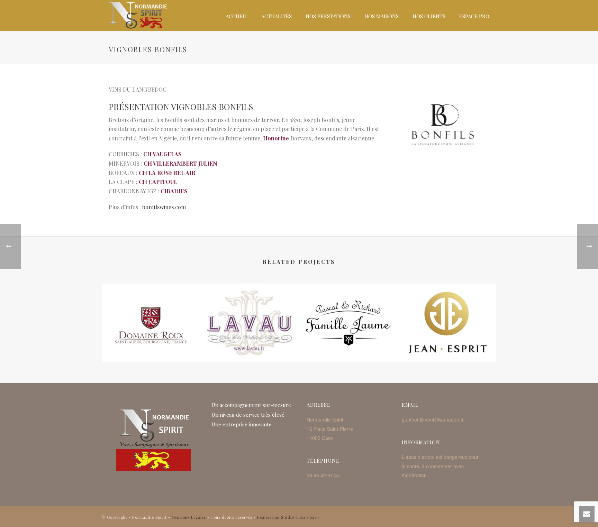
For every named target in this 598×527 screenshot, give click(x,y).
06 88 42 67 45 (323, 475)
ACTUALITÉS (276, 16)
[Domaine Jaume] (348, 311)
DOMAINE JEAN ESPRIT (447, 336)
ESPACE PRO (474, 16)
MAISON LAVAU (250, 336)
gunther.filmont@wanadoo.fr (433, 419)
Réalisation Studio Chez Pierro (288, 517)
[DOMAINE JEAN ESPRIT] (447, 311)
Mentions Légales (189, 517)
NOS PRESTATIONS (328, 16)
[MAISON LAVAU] (249, 311)
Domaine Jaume (348, 336)
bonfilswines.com (164, 207)
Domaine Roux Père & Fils (151, 336)
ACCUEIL (236, 16)
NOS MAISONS (381, 16)
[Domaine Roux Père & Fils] (151, 311)
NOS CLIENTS (429, 16)
